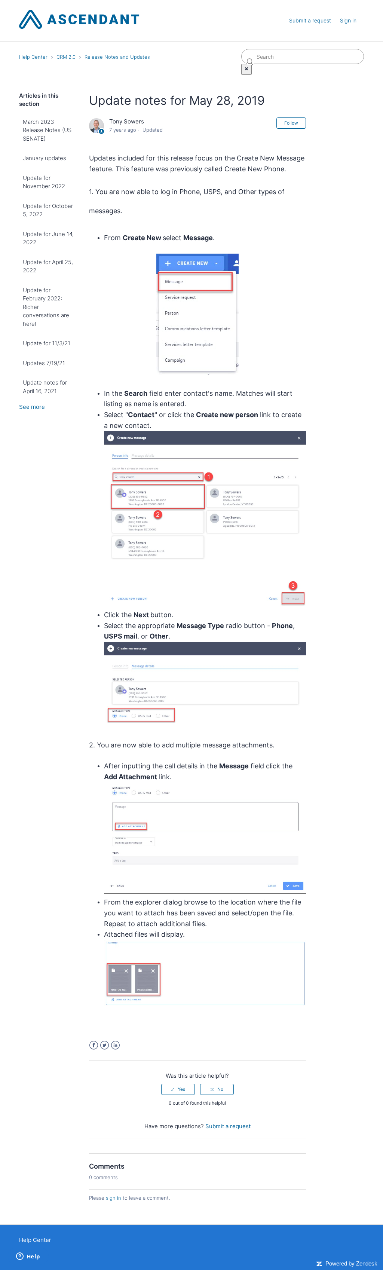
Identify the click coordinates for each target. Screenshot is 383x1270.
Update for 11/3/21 (46, 343)
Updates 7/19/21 (44, 363)
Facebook (93, 1045)
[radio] (178, 1089)
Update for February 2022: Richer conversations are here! (46, 307)
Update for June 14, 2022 (48, 238)
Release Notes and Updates (117, 57)
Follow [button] (291, 123)
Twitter (104, 1045)
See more (32, 406)
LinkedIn (115, 1045)
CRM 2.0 (66, 57)
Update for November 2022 (44, 182)
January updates (44, 158)
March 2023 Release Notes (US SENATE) (47, 130)
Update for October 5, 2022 (48, 210)
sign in (113, 1198)
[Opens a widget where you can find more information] (28, 1257)
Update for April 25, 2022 (48, 266)
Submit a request (310, 20)
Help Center (33, 57)
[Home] (79, 27)
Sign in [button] (348, 20)
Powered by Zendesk (351, 1263)
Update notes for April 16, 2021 (45, 387)
